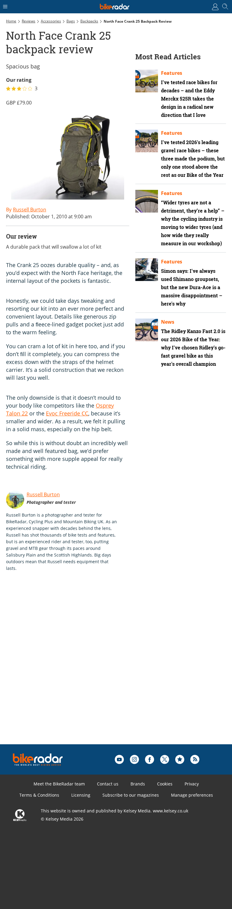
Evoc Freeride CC (67, 413)
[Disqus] (99, 667)
